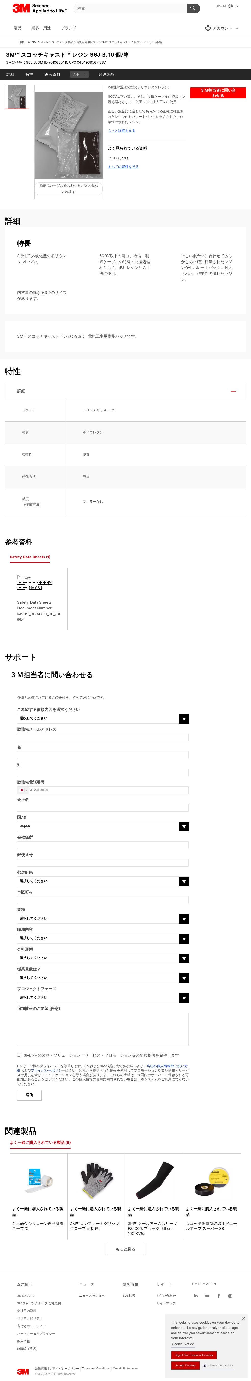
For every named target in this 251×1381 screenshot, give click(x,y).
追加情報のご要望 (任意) (38, 1009)
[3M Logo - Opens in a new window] (40, 8)
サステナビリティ (30, 1318)
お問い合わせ (166, 1295)
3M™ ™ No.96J (34, 583)
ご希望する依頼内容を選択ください (48, 710)
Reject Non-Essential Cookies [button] (194, 1355)
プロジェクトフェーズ (36, 989)
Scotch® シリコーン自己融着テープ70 (37, 1226)
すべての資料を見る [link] (123, 167)
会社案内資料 (26, 1311)
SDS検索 (129, 1295)
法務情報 (41, 1368)
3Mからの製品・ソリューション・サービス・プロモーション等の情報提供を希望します (101, 1056)
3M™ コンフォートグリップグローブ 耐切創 (94, 1226)
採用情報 (23, 1341)
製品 (18, 28)
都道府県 (25, 873)
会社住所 (25, 837)
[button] (218, 1365)
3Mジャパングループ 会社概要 (39, 1303)
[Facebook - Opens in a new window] (218, 1296)
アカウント (222, 29)
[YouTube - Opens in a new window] (207, 1296)
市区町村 (25, 892)
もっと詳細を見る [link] (121, 131)
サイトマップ (166, 1303)
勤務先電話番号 (31, 783)
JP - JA (221, 6)
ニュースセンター (92, 1295)
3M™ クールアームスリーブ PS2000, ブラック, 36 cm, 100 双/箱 (152, 1229)
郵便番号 (25, 855)
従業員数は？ (29, 969)
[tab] (30, 557)
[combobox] (23, 790)
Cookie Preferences (125, 1368)
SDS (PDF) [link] (120, 158)
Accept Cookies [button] (185, 1365)
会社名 (23, 800)
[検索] (193, 8)
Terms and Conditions (96, 1368)
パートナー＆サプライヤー (36, 1333)
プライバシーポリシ (46, 1071)
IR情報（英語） (28, 1349)
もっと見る (125, 1249)
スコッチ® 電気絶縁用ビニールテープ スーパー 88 (211, 1226)
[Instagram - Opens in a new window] (230, 1296)
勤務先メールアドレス (36, 730)
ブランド (68, 28)
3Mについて (26, 1295)
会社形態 (25, 950)
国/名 (22, 818)
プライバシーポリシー (64, 1368)
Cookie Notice (183, 1344)
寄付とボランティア (31, 1326)
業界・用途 (41, 28)
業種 (21, 910)
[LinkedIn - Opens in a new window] (196, 1296)
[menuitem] (10, 74)
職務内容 (25, 930)
